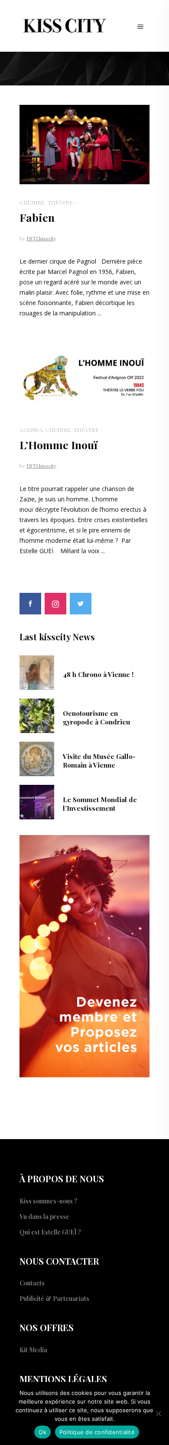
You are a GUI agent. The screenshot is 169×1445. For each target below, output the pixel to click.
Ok (42, 1432)
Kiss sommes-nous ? (49, 1201)
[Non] (158, 1413)
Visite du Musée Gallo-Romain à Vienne (99, 760)
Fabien (37, 217)
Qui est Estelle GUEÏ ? (50, 1232)
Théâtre (60, 202)
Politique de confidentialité (97, 1432)
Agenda (31, 429)
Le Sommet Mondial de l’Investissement (100, 803)
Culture (32, 202)
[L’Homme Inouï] (85, 378)
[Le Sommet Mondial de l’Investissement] (37, 801)
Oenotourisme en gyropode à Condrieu (96, 717)
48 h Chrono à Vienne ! (98, 674)
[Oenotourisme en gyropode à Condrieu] (37, 714)
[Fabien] (85, 144)
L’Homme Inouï (59, 445)
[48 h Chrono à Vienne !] (37, 671)
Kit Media (33, 1350)
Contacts (32, 1283)
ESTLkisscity (41, 238)
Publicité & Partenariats (54, 1298)
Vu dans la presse (44, 1216)
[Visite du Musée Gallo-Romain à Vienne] (37, 758)
